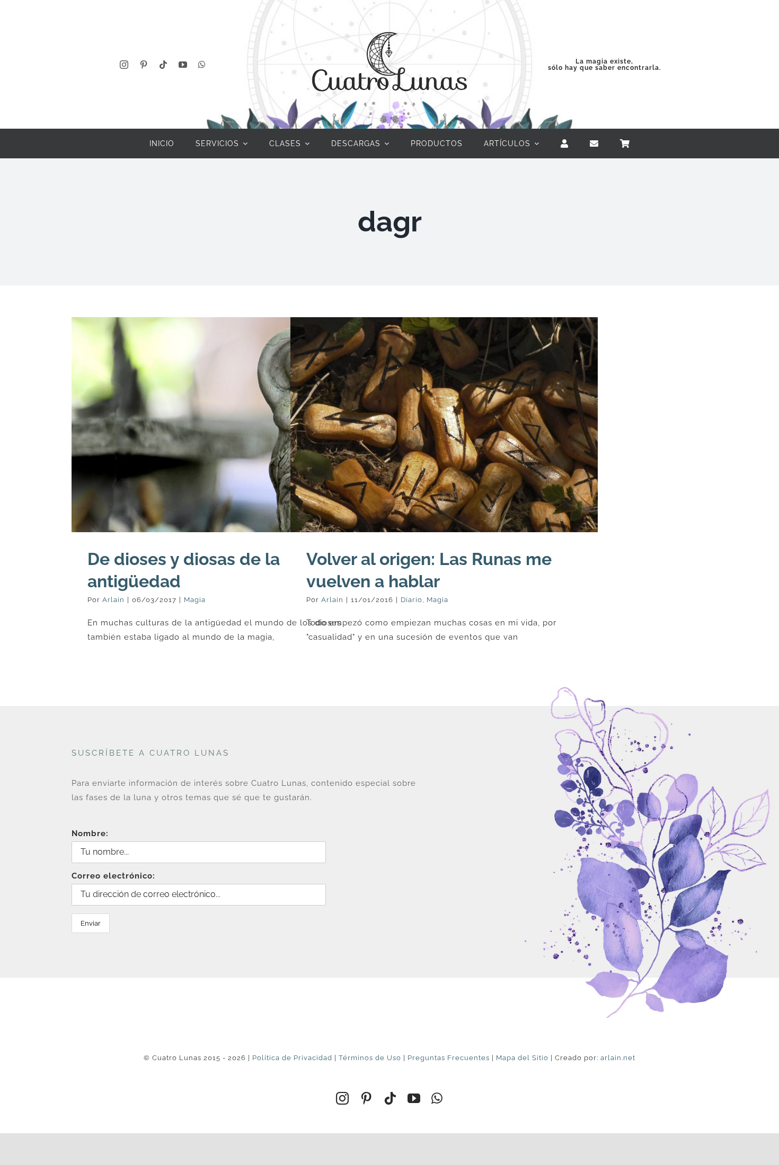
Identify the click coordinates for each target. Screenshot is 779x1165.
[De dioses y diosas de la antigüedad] (225, 424)
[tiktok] (163, 64)
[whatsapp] (202, 64)
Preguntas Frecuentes (449, 1058)
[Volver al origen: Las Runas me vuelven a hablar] (444, 424)
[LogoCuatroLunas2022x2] (389, 22)
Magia (195, 600)
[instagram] (124, 64)
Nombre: (90, 833)
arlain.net (617, 1058)
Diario (411, 600)
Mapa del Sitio (522, 1058)
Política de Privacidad (292, 1058)
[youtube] (183, 64)
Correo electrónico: (113, 876)
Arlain (113, 600)
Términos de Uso (370, 1058)
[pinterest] (143, 64)
